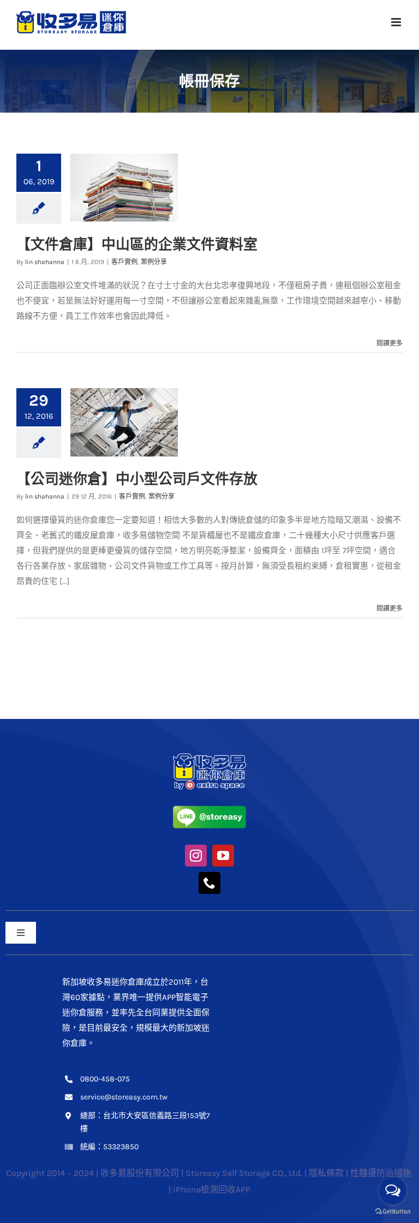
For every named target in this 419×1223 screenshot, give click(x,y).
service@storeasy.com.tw (123, 1097)
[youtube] (223, 856)
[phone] (209, 883)
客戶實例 (124, 262)
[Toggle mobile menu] (397, 22)
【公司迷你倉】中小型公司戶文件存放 (137, 478)
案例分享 (154, 262)
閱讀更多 (389, 343)
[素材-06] (209, 757)
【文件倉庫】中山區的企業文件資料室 (137, 244)
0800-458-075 (105, 1079)
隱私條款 (326, 1173)
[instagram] (196, 856)
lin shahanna (44, 262)
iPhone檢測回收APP (211, 1189)
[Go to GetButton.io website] (392, 1211)
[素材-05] (209, 810)
